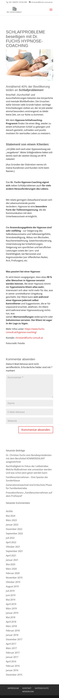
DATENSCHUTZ (42, 688)
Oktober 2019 (13, 582)
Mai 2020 (10, 564)
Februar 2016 (13, 665)
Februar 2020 (13, 573)
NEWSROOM (28, 691)
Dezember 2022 (14, 529)
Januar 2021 (12, 559)
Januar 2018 (12, 634)
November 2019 (14, 577)
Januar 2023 (12, 524)
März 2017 (11, 648)
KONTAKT (26, 688)
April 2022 (11, 542)
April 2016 (11, 661)
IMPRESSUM (13, 688)
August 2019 (12, 586)
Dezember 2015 (14, 674)
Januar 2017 (12, 657)
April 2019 (11, 604)
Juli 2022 (10, 537)
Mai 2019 (10, 599)
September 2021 (14, 551)
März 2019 (11, 608)
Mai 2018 (10, 617)
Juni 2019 (10, 595)
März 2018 (11, 626)
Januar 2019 (12, 612)
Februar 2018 (13, 630)
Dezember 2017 (14, 639)
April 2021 (11, 555)
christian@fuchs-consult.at (29, 337)
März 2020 (11, 568)
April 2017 (11, 643)
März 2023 (11, 520)
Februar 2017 (13, 652)
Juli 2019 (10, 590)
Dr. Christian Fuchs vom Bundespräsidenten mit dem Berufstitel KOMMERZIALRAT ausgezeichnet (29, 458)
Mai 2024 (10, 515)
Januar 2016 (12, 670)
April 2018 (11, 621)
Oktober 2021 (13, 546)
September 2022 (14, 533)
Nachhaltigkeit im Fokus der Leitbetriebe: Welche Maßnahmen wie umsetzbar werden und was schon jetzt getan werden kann (29, 469)
